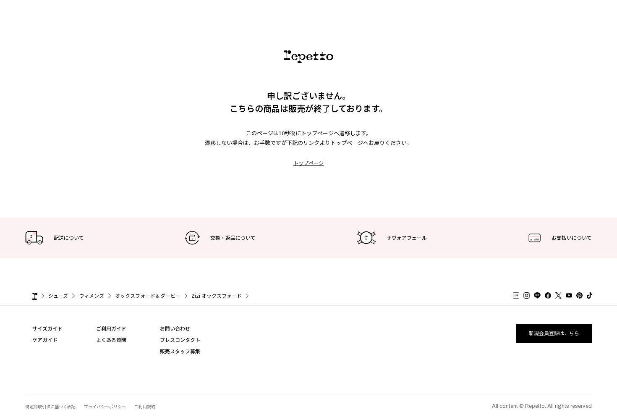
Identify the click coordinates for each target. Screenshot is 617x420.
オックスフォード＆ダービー (147, 295)
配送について (69, 237)
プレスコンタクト (180, 339)
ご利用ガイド (111, 328)
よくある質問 (111, 339)
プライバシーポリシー (105, 406)
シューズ (58, 295)
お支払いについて (572, 237)
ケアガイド (45, 339)
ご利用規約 (144, 406)
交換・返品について (233, 237)
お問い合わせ (175, 328)
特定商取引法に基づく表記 (50, 406)
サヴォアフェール (407, 237)
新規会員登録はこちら (554, 332)
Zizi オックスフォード (216, 295)
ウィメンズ (91, 295)
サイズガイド (47, 328)
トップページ (308, 162)
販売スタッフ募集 (180, 350)
